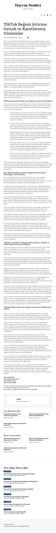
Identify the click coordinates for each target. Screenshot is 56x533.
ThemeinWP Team (24, 526)
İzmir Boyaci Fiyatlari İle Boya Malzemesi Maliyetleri (38, 414)
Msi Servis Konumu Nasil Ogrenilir (15, 512)
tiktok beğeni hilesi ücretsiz (11, 379)
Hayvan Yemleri (28, 5)
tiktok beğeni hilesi (9, 377)
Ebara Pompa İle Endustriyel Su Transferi (17, 504)
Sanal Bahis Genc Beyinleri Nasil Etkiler (16, 497)
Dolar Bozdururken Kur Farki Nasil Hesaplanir (15, 424)
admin (20, 37)
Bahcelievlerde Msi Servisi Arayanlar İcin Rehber (12, 414)
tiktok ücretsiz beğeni (10, 382)
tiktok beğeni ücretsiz (10, 381)
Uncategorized (7, 471)
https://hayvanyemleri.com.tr (23, 401)
